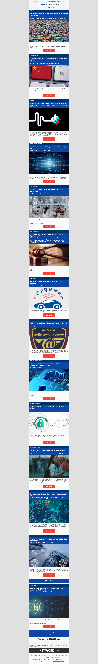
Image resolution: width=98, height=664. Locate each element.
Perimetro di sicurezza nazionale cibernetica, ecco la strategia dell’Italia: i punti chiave (46, 589)
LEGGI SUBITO (49, 50)
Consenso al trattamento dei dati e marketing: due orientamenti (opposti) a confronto (46, 364)
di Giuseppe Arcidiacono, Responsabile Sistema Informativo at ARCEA (44, 409)
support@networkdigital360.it (58, 661)
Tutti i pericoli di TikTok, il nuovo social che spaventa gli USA (48, 103)
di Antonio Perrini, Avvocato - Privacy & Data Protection (41, 542)
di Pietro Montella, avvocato (36, 367)
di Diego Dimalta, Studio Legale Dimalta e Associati (40, 150)
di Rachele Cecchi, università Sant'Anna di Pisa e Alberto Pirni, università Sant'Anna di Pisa (49, 453)
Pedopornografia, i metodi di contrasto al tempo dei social (48, 323)
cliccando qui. (63, 659)
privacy (45, 659)
